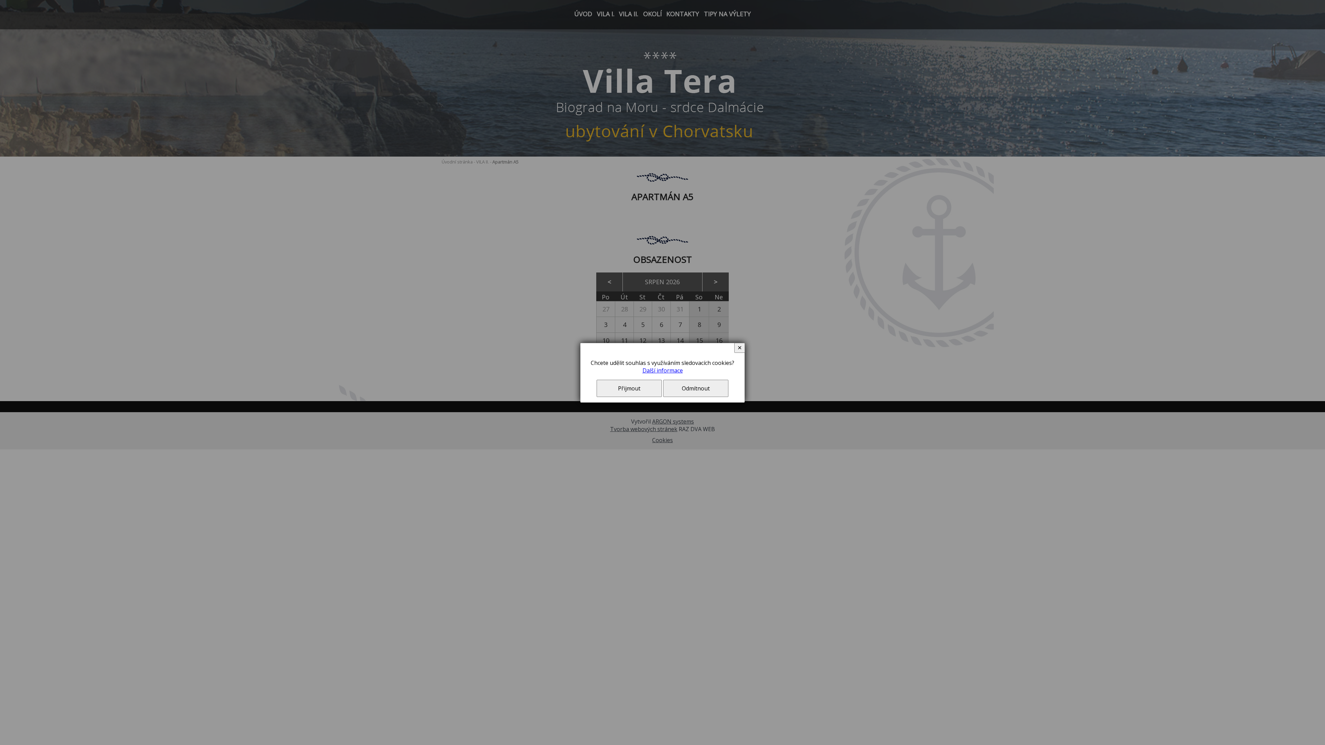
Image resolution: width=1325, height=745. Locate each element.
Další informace (662, 370)
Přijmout (629, 388)
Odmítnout (696, 388)
